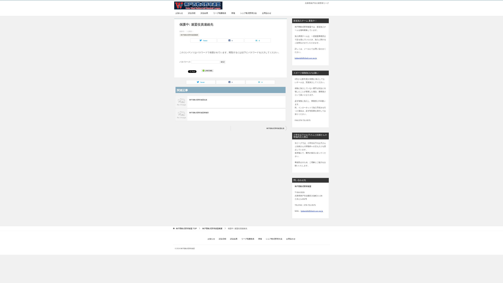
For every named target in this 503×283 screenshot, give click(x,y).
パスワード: (185, 62)
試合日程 (191, 13)
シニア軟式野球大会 (248, 13)
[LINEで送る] (207, 71)
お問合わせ (266, 13)
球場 (233, 13)
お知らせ (179, 13)
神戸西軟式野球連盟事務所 (199, 113)
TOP (186, 228)
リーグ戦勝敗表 (219, 13)
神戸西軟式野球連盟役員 (198, 100)
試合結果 (204, 13)
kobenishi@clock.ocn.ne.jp (306, 58)
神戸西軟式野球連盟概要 (189, 35)
